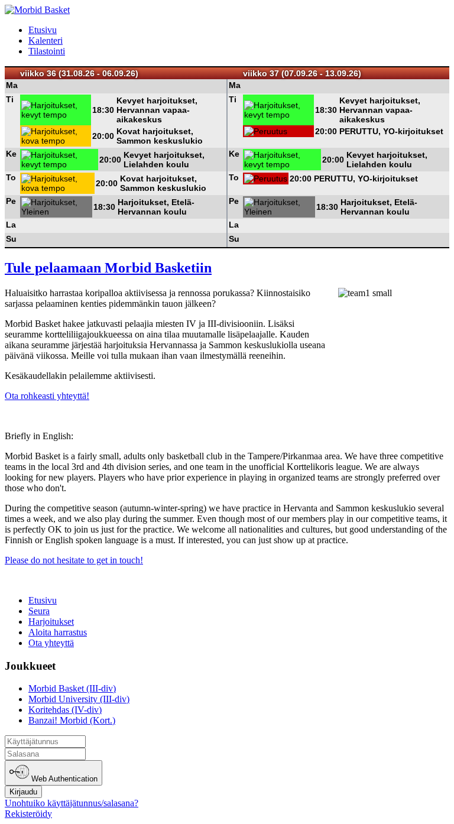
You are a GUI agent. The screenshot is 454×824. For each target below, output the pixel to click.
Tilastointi (46, 51)
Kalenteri (45, 40)
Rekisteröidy (28, 814)
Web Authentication (63, 779)
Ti (10, 99)
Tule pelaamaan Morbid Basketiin (108, 267)
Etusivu (42, 30)
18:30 (103, 110)
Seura (39, 611)
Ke (11, 153)
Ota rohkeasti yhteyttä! (47, 396)
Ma (12, 85)
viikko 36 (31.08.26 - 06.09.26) (79, 73)
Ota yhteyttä (51, 643)
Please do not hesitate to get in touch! (74, 560)
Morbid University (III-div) (78, 699)
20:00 (103, 136)
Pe (11, 201)
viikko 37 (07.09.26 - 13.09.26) (302, 73)
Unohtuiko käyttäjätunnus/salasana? (71, 803)
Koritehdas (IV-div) (65, 710)
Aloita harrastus (57, 632)
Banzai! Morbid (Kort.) (71, 720)
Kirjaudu (23, 791)
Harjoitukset (51, 622)
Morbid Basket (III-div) (72, 688)
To (11, 177)
